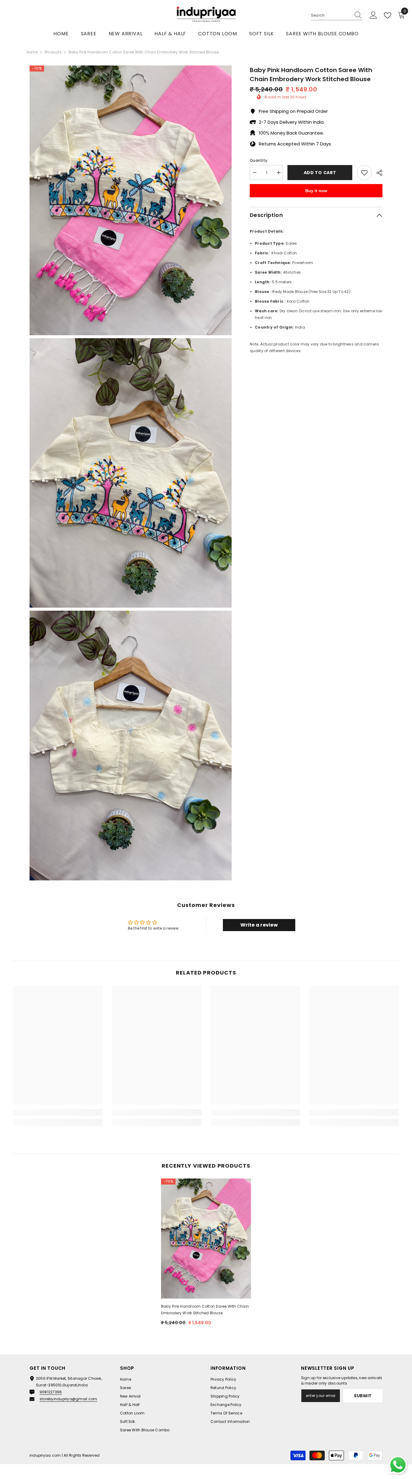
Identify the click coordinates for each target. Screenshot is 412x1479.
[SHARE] (377, 173)
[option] (206, 1254)
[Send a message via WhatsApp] (398, 1465)
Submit (363, 1396)
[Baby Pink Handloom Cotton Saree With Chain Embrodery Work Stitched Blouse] (206, 1238)
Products (53, 52)
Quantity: (259, 160)
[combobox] (331, 15)
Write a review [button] (259, 924)
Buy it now (316, 190)
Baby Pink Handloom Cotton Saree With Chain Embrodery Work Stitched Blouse (205, 1309)
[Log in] (373, 15)
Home (32, 52)
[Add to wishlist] (364, 172)
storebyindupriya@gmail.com (68, 1398)
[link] (58, 1112)
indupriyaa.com (45, 1455)
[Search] (336, 15)
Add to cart (320, 173)
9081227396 (51, 1392)
